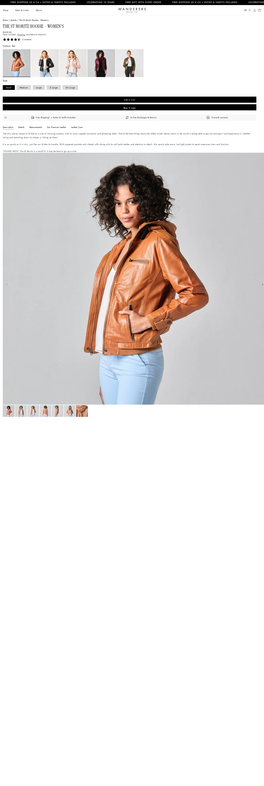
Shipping (21, 34)
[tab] (8, 127)
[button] (5, 10)
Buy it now (130, 108)
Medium (24, 87)
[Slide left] (7, 285)
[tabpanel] (129, 142)
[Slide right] (263, 285)
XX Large (70, 87)
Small (9, 87)
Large (39, 87)
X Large (54, 87)
